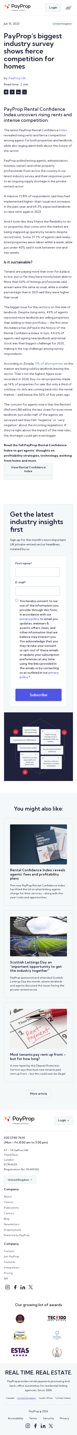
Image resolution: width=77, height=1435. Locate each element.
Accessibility (15, 1418)
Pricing (8, 1273)
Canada (10, 1397)
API (6, 1278)
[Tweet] (24, 92)
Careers (9, 1213)
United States (63, 1397)
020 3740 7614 (14, 1138)
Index (63, 130)
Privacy (64, 1418)
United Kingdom (26, 1397)
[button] (63, 1120)
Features (9, 1262)
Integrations (11, 1267)
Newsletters (11, 1224)
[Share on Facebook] (12, 92)
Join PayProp (11, 1256)
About (8, 1196)
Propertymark (12, 1229)
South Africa (45, 1397)
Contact (9, 1251)
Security (48, 1418)
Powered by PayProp (16, 1235)
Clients (8, 1202)
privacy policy (29, 619)
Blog (6, 1218)
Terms (33, 1418)
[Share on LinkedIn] (18, 92)
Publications (11, 1207)
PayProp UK (17, 78)
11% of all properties (48, 363)
